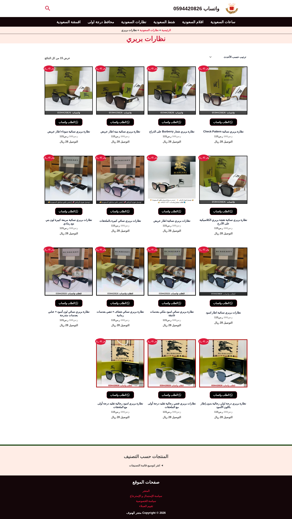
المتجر (146, 490)
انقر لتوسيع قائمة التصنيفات (144, 465)
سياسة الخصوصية (146, 501)
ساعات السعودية (223, 22)
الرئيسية (166, 30)
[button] (47, 8)
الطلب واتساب (221, 122)
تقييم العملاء (146, 506)
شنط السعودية (164, 22)
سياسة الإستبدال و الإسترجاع (146, 496)
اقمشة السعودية (69, 22)
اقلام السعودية (192, 22)
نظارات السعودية (133, 22)
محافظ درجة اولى (101, 22)
